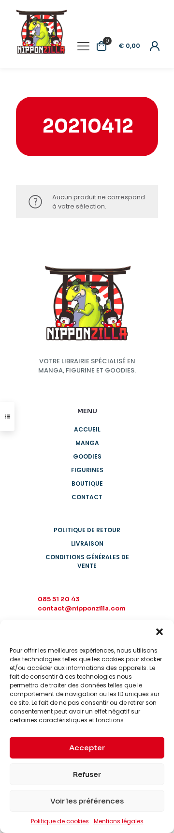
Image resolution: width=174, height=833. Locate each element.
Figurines (87, 470)
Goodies (87, 456)
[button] (159, 632)
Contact (87, 497)
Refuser (87, 774)
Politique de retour (87, 530)
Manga (87, 443)
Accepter (87, 747)
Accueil (87, 429)
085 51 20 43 (59, 599)
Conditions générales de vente (87, 561)
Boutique (87, 483)
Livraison (87, 543)
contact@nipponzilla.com (82, 608)
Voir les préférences (87, 800)
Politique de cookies (60, 821)
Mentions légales (119, 821)
